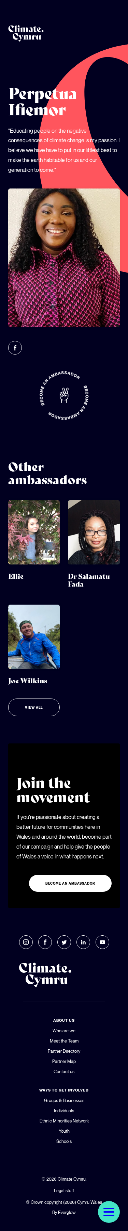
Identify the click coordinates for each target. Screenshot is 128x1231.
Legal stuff (64, 1190)
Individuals (64, 1110)
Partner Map (64, 1061)
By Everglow (64, 1212)
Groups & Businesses (64, 1100)
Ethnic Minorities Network (64, 1120)
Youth (64, 1131)
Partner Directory (64, 1051)
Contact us (64, 1071)
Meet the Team (64, 1041)
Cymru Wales (89, 1202)
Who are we (64, 1030)
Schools (64, 1141)
